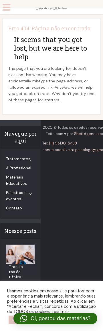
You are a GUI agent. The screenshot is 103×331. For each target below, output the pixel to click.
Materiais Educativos (16, 180)
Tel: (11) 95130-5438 (59, 143)
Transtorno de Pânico (16, 272)
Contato (14, 208)
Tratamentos (18, 158)
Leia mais (61, 311)
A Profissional (18, 168)
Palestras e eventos (16, 195)
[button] (55, 318)
